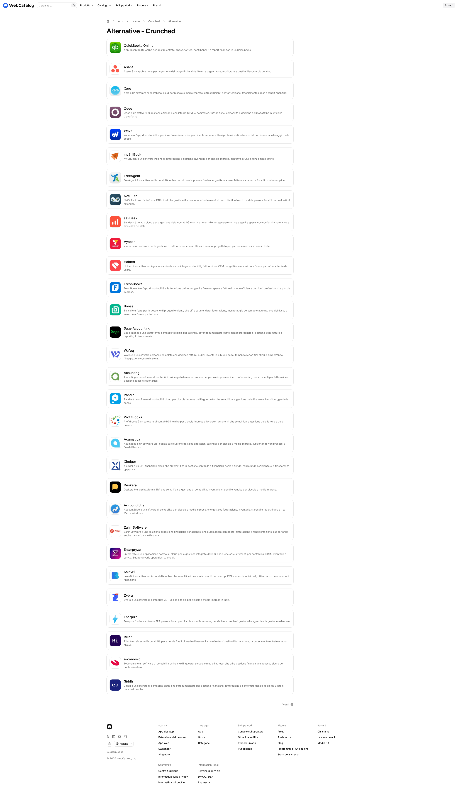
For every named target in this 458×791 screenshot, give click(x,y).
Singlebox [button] (164, 754)
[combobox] (124, 744)
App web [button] (163, 742)
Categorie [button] (204, 742)
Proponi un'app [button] (247, 742)
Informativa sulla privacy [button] (173, 776)
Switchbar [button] (164, 748)
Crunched (154, 21)
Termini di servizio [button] (209, 770)
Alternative (174, 21)
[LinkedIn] (113, 736)
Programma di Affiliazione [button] (293, 748)
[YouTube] (119, 736)
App (120, 21)
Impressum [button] (204, 782)
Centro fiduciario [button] (168, 770)
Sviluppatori (122, 5)
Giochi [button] (202, 737)
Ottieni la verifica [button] (248, 737)
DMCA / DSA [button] (205, 776)
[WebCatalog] (109, 726)
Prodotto (85, 5)
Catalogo (103, 5)
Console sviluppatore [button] (250, 731)
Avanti (285, 704)
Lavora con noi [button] (326, 737)
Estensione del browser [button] (172, 737)
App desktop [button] (166, 731)
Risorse (141, 5)
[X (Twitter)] (108, 736)
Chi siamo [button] (323, 731)
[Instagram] (125, 736)
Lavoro (136, 21)
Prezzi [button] (281, 731)
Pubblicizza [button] (245, 748)
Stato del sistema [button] (288, 754)
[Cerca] (73, 5)
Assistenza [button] (284, 737)
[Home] (108, 21)
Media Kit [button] (323, 742)
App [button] (200, 731)
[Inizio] (18, 5)
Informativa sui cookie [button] (171, 782)
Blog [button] (280, 742)
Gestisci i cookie (115, 752)
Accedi (449, 5)
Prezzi (157, 5)
